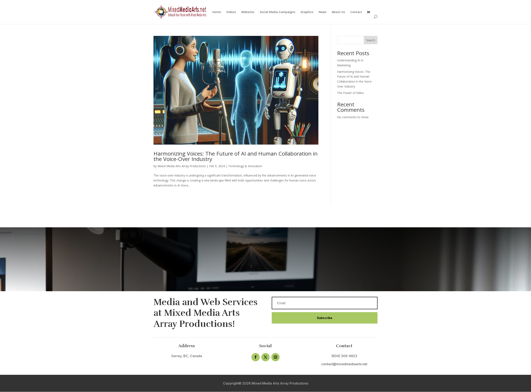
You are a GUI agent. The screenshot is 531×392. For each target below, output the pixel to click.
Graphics (307, 12)
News (322, 12)
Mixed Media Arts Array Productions (181, 166)
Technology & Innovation (245, 166)
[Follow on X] (265, 357)
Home (216, 12)
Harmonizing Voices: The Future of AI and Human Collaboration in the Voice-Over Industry (235, 156)
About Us (338, 12)
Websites (247, 12)
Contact (356, 12)
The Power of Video (350, 93)
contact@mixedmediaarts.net (344, 364)
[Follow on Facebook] (255, 357)
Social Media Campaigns (277, 12)
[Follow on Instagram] (275, 357)
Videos (231, 12)
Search (370, 40)
